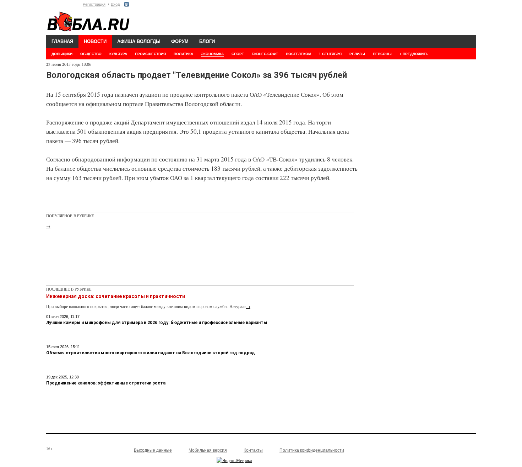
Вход (115, 4)
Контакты (253, 450)
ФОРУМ (180, 41)
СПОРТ (238, 54)
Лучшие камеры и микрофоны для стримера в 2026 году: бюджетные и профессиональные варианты (156, 322)
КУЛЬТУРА (118, 54)
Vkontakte (126, 4)
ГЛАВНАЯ (62, 41)
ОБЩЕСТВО (91, 54)
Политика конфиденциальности (311, 450)
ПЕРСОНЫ (382, 54)
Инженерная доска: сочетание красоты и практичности (115, 296)
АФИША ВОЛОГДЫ (139, 41)
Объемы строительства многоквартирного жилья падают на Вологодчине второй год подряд (150, 352)
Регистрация (94, 4)
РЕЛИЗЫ (357, 54)
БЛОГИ (207, 41)
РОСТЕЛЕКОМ (298, 54)
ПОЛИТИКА (183, 54)
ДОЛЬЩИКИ (61, 54)
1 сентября (330, 54)
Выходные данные (153, 450)
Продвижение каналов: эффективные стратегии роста (105, 383)
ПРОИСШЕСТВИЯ (150, 54)
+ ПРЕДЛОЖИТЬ (413, 54)
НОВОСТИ (95, 41)
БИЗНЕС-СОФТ (265, 54)
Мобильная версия (208, 450)
